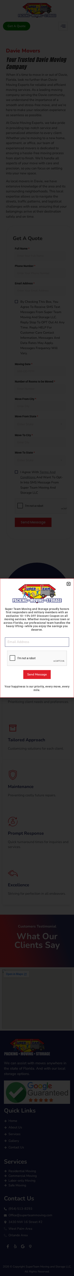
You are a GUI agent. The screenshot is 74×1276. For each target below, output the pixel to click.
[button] (68, 583)
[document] (37, 638)
